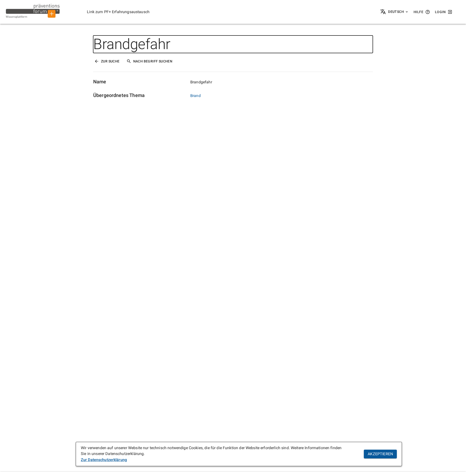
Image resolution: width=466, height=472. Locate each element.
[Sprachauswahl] (383, 12)
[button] (398, 12)
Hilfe (418, 12)
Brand (195, 95)
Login (440, 12)
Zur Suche (110, 61)
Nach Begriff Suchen (153, 61)
